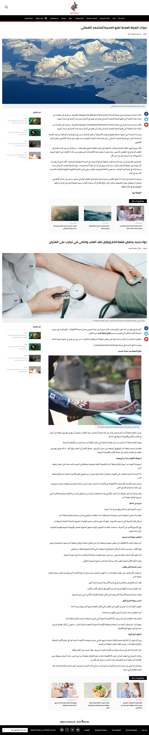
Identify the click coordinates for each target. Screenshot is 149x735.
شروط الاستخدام (131, 730)
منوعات (63, 18)
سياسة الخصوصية (101, 730)
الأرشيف (87, 730)
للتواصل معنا (116, 730)
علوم (70, 18)
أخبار (114, 18)
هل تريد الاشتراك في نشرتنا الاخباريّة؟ (42, 729)
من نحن (144, 730)
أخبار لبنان (121, 18)
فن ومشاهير (54, 18)
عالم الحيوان (40, 18)
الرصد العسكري (105, 18)
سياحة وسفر (29, 18)
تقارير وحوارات (79, 18)
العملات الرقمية (91, 18)
